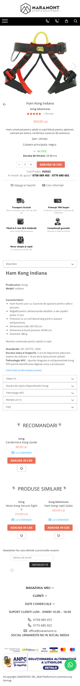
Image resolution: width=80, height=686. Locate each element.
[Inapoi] (3, 104)
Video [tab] (11, 378)
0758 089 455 (42, 620)
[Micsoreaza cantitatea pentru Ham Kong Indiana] (19, 164)
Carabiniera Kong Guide (21, 442)
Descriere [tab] (11, 264)
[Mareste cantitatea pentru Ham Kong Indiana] (31, 164)
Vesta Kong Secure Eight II (21, 507)
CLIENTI (38, 596)
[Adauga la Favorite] (21, 469)
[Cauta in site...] (75, 21)
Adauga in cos (51, 164)
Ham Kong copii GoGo (58, 505)
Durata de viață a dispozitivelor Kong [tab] (27, 385)
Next (74, 67)
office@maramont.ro (42, 631)
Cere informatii (54, 185)
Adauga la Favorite (24, 185)
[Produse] (5, 22)
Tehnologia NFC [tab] (15, 392)
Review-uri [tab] (14, 399)
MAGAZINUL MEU (38, 588)
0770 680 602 (42, 625)
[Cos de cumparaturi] (66, 21)
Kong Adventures (40, 109)
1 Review (48, 113)
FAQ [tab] (8, 407)
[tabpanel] (40, 63)
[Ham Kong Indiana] (40, 63)
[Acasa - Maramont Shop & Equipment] (40, 8)
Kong (21, 438)
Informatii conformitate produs (24, 370)
